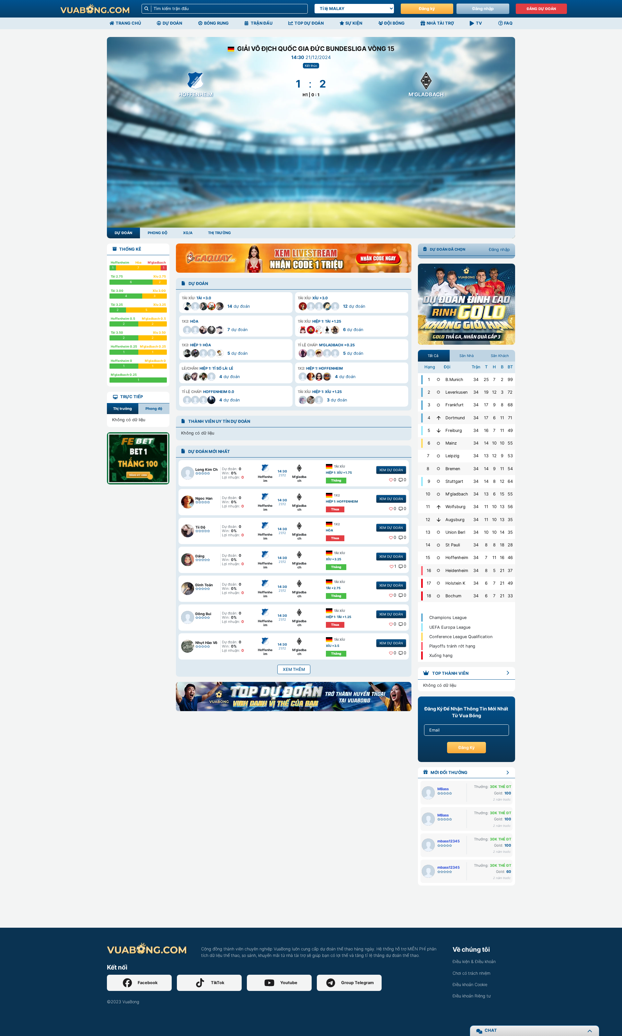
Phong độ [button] (153, 408)
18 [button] (502, 544)
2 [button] (502, 379)
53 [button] (510, 455)
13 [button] (486, 455)
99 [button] (510, 379)
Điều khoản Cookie (470, 984)
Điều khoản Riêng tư (471, 996)
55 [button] (510, 443)
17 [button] (486, 404)
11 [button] (502, 417)
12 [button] (494, 392)
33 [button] (510, 595)
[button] (236, 302)
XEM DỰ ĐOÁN (391, 470)
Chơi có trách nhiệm (471, 973)
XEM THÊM (294, 669)
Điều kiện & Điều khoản (474, 961)
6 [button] (494, 417)
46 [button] (510, 557)
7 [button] (494, 379)
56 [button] (510, 506)
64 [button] (510, 481)
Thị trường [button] (122, 408)
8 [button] (502, 404)
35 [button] (510, 519)
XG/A (187, 233)
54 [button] (510, 468)
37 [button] (510, 570)
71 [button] (510, 417)
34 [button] (475, 379)
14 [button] (486, 443)
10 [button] (494, 443)
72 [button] (510, 392)
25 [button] (486, 379)
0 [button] (395, 479)
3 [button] (502, 392)
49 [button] (510, 430)
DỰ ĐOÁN (123, 233)
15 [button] (502, 494)
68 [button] (510, 404)
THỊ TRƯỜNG (219, 233)
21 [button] (502, 570)
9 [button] (494, 404)
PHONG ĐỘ (157, 233)
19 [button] (486, 392)
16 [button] (486, 430)
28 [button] (510, 544)
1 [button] (395, 566)
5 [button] (494, 570)
